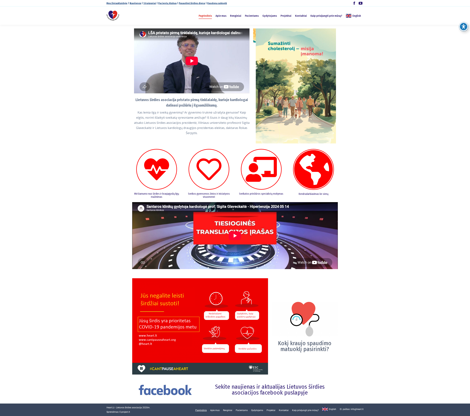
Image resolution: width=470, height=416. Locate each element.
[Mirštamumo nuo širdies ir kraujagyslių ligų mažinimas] (156, 169)
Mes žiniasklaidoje (116, 3)
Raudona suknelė (217, 3)
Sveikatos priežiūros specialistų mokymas (261, 193)
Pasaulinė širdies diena (192, 3)
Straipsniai (149, 3)
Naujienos (135, 3)
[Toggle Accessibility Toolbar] (463, 26)
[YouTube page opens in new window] (361, 3)
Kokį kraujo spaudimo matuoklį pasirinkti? (304, 346)
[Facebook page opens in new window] (354, 3)
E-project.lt (125, 412)
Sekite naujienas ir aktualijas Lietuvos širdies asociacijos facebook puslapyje (270, 389)
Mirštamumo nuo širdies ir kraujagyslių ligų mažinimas (156, 195)
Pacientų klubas (167, 3)
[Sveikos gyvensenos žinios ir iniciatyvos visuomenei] (209, 169)
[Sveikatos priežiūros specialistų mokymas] (261, 169)
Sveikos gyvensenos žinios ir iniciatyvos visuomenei (209, 195)
